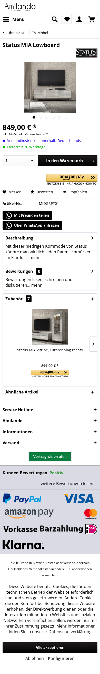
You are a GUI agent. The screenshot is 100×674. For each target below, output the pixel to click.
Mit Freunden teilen (31, 215)
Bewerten (44, 191)
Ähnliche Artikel (21, 392)
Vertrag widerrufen (50, 456)
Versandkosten (40, 569)
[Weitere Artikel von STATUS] (86, 53)
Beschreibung (19, 238)
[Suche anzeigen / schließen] (54, 19)
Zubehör (17, 299)
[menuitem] (13, 19)
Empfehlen (77, 191)
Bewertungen (19, 271)
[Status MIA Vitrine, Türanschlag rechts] (50, 327)
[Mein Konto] (79, 19)
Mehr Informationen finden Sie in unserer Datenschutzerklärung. (51, 628)
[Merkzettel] (67, 19)
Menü (18, 19)
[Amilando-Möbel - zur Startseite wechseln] (20, 7)
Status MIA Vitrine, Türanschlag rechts (50, 350)
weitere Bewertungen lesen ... (69, 483)
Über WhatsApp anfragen (36, 225)
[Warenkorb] (92, 19)
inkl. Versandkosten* (33, 134)
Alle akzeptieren (50, 647)
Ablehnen (34, 658)
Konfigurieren (61, 658)
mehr (34, 257)
